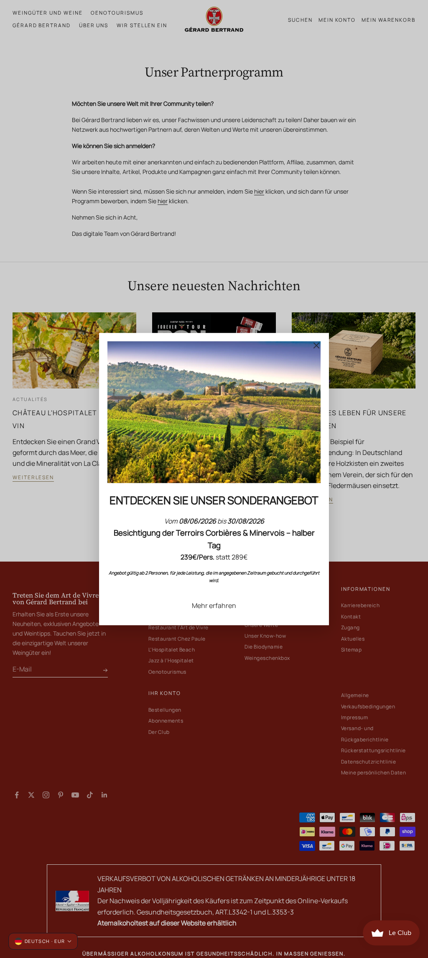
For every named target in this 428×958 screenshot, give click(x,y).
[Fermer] (316, 345)
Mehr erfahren (214, 605)
